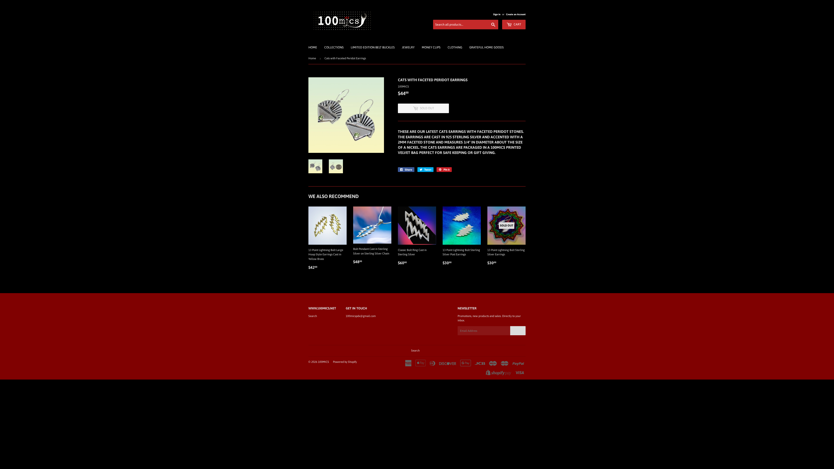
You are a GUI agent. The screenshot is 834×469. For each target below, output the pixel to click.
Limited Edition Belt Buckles (373, 47)
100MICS (323, 361)
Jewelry (408, 47)
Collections (334, 47)
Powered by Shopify (345, 361)
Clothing (455, 47)
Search (312, 316)
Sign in (496, 14)
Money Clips (431, 47)
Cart (517, 24)
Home (312, 47)
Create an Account (516, 14)
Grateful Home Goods (486, 47)
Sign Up (518, 330)
